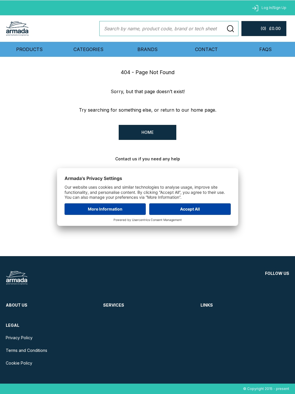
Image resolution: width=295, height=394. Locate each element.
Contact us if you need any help (147, 158)
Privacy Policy (19, 337)
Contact (206, 49)
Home (147, 132)
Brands (147, 49)
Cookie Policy (19, 363)
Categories (88, 49)
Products (29, 49)
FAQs (265, 49)
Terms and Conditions (26, 350)
